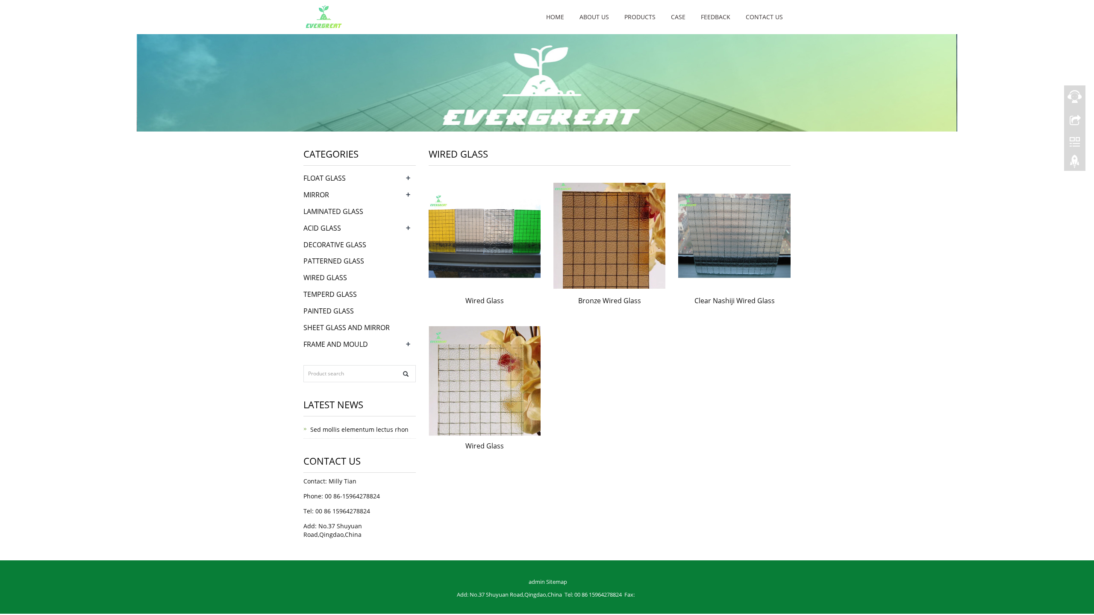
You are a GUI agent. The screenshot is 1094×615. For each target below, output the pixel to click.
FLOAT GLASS (324, 178)
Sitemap (556, 582)
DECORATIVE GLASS (334, 244)
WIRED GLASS (325, 277)
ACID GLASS (322, 228)
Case (678, 17)
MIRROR (316, 194)
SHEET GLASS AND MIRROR (346, 327)
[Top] (1074, 163)
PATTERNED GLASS (333, 261)
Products (640, 17)
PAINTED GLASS (328, 311)
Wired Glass (484, 300)
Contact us (764, 17)
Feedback (715, 17)
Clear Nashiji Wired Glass (734, 300)
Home (555, 17)
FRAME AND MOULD (335, 344)
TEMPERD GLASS (330, 294)
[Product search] (405, 374)
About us (594, 17)
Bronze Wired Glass (609, 300)
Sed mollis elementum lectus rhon (359, 429)
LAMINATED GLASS (333, 211)
